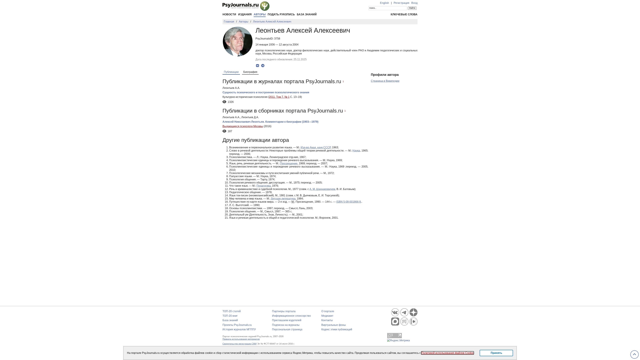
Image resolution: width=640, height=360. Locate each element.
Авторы (260, 14)
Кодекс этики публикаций (336, 329)
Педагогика (263, 185)
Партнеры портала (284, 311)
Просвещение (289, 163)
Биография (250, 71)
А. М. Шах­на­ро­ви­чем (322, 189)
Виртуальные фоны (333, 325)
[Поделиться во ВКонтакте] (258, 66)
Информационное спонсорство (291, 315)
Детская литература (283, 198)
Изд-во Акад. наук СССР (316, 147)
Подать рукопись (281, 14)
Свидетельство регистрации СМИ (239, 343)
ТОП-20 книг (230, 315)
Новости (229, 14)
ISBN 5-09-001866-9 (348, 201)
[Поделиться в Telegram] (263, 66)
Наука (356, 150)
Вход (414, 3)
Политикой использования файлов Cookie (447, 353)
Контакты (327, 320)
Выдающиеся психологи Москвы (242, 126)
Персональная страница (287, 329)
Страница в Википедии (385, 81)
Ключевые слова (404, 14)
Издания (245, 14)
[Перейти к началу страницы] (634, 354)
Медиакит (327, 315)
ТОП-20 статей (231, 311)
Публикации (231, 71)
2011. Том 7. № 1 (279, 97)
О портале (327, 311)
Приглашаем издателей (286, 320)
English (384, 3)
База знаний (307, 14)
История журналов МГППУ (239, 329)
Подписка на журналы (286, 325)
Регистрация (401, 3)
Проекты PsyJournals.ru (237, 325)
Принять (496, 353)
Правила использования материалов (241, 339)
